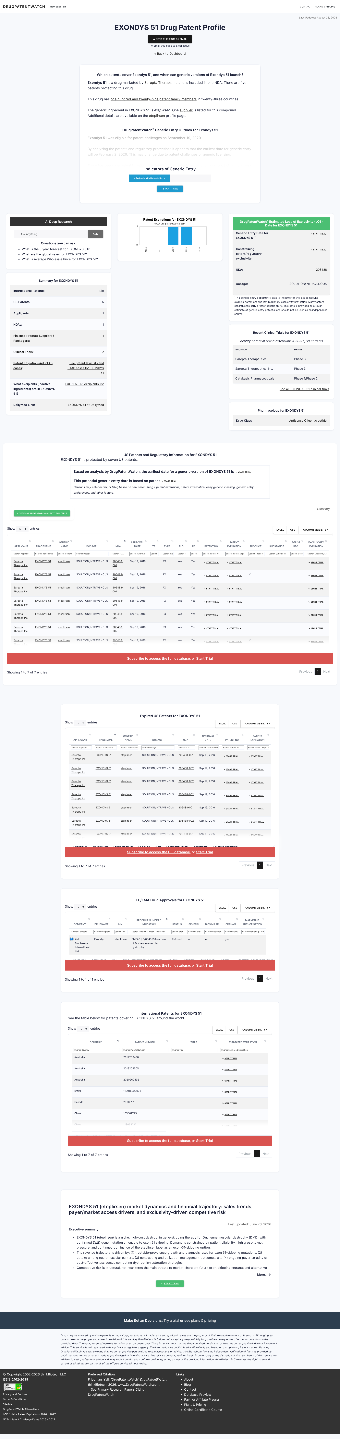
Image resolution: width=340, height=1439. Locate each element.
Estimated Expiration (243, 1042)
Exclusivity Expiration (316, 544)
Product (255, 546)
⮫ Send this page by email (170, 39)
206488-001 (185, 755)
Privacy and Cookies (15, 1394)
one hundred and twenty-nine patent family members (154, 99)
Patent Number (145, 1042)
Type (167, 546)
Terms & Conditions (14, 1399)
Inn (120, 924)
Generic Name (64, 544)
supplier (186, 110)
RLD (181, 546)
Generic (193, 924)
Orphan (230, 924)
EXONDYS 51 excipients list (84, 384)
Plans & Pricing (325, 6)
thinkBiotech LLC (53, 1374)
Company (80, 924)
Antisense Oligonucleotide (308, 420)
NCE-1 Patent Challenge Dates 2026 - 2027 (29, 1419)
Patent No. (211, 546)
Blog (187, 1384)
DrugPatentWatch (24, 7)
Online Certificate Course (203, 1410)
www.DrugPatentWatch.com (138, 1384)
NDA (118, 546)
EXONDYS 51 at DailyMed (86, 405)
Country (96, 1042)
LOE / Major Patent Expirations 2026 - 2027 (29, 1414)
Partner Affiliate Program (203, 1399)
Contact (306, 6)
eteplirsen (157, 116)
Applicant (21, 546)
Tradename (43, 546)
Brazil (77, 1090)
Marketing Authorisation (252, 922)
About (188, 1379)
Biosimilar (212, 924)
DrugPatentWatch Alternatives (21, 1409)
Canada (78, 1102)
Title (193, 1042)
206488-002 (186, 768)
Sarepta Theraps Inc (160, 82)
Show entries (23, 529)
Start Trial (204, 658)
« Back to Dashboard (170, 53)
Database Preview (197, 1395)
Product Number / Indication (149, 922)
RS (193, 546)
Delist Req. (296, 544)
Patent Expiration (234, 544)
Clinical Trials (23, 352)
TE (153, 546)
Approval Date (137, 544)
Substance (276, 546)
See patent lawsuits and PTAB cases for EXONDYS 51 (85, 368)
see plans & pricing (200, 1320)
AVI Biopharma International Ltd (82, 945)
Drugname (101, 924)
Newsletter (58, 6)
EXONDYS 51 (43, 561)
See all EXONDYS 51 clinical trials (304, 389)
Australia (79, 1057)
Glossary (323, 509)
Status (177, 924)
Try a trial (171, 1320)
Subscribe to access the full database (158, 658)
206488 (321, 270)
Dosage (91, 546)
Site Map (8, 1404)
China (77, 1113)
